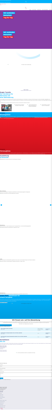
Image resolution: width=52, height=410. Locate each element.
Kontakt (50, 9)
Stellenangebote (45, 9)
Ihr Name (1, 364)
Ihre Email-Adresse (2, 368)
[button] (1, 205)
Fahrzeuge (39, 9)
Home (30, 9)
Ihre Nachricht (2, 371)
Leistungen (34, 9)
